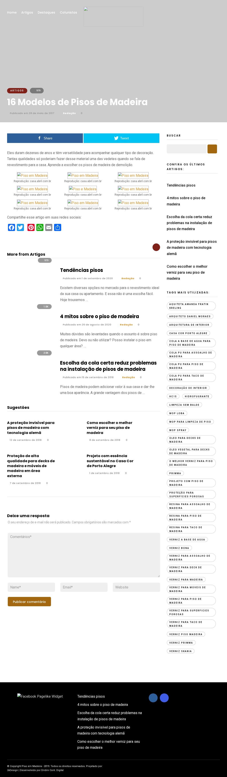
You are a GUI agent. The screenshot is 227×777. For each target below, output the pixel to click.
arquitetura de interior (189, 325)
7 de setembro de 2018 (25, 483)
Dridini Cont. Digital (52, 770)
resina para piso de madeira (185, 518)
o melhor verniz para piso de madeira (191, 463)
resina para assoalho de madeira (189, 506)
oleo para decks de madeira (185, 440)
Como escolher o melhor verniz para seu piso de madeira (109, 427)
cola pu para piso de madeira (186, 366)
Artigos (27, 12)
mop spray (177, 430)
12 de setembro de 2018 (25, 440)
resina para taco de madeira (185, 529)
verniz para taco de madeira (185, 624)
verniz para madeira (186, 579)
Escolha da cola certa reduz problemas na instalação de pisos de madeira (108, 366)
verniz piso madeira (186, 634)
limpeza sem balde (184, 405)
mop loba (177, 413)
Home (12, 12)
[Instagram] (164, 697)
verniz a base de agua (187, 539)
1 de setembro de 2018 (104, 473)
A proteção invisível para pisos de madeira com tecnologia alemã (31, 427)
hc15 (173, 396)
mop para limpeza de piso (190, 422)
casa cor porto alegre (188, 333)
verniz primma (181, 643)
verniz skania (180, 651)
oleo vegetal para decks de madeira (189, 451)
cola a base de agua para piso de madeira (190, 343)
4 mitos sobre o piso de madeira (99, 316)
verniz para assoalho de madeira (189, 558)
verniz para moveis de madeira (187, 589)
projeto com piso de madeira (186, 483)
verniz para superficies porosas (189, 612)
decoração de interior (188, 388)
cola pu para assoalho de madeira (190, 354)
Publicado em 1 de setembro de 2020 (87, 278)
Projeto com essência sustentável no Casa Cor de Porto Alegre (110, 460)
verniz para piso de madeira (185, 601)
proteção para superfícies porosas (186, 495)
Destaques (46, 12)
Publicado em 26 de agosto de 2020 (86, 324)
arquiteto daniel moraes (190, 316)
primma (175, 473)
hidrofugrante (197, 396)
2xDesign (12, 770)
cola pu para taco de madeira (186, 378)
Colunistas (68, 12)
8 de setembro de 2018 (104, 440)
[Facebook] (153, 697)
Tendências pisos (81, 270)
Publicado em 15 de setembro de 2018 (88, 377)
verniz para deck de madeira (185, 569)
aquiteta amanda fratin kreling (189, 306)
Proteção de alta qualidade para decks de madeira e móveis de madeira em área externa (31, 465)
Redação (69, 113)
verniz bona (179, 548)
